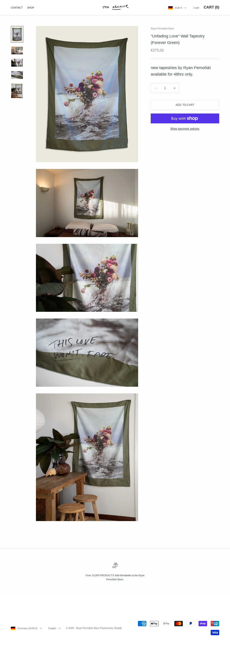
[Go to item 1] (17, 34)
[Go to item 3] (17, 62)
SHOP (30, 7)
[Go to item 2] (17, 50)
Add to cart (185, 105)
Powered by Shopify (111, 628)
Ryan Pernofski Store (162, 28)
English (52, 628)
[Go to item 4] (17, 75)
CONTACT (17, 7)
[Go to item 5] (17, 90)
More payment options (184, 128)
